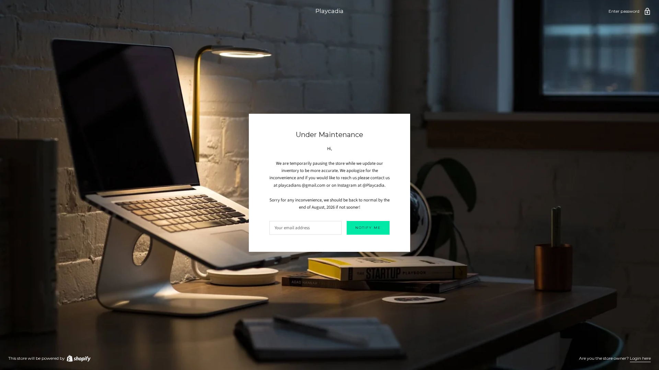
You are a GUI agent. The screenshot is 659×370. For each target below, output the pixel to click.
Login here (640, 358)
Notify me (368, 227)
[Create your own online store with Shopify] (78, 358)
